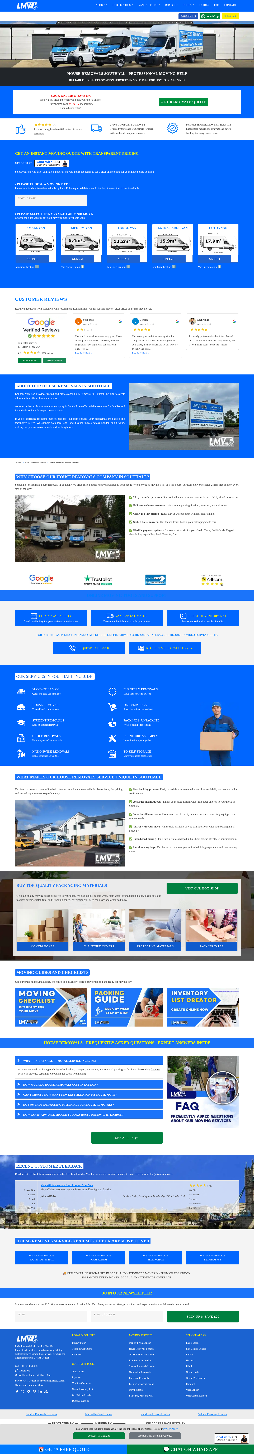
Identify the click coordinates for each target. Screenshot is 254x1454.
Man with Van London (140, 1343)
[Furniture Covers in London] (99, 925)
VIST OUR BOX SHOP (202, 888)
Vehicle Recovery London (212, 1414)
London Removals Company (41, 1414)
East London (192, 1343)
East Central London (196, 1348)
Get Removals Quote (183, 102)
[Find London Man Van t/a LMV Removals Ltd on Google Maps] (28, 1391)
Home (18, 462)
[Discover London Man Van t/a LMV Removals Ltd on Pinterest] (34, 1391)
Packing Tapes (211, 946)
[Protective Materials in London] (155, 925)
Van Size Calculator (81, 1383)
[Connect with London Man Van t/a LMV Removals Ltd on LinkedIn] (40, 1391)
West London (192, 1390)
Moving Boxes (42, 946)
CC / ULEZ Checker (82, 1395)
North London (193, 1372)
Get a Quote (230, 16)
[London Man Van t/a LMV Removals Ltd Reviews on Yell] (212, 580)
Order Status (78, 1371)
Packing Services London (141, 1384)
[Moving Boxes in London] (42, 925)
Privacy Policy (79, 1343)
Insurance (76, 1354)
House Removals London (141, 1348)
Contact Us (22, 1370)
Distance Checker (80, 1401)
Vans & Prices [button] (148, 5)
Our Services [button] (121, 5)
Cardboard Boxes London (155, 1414)
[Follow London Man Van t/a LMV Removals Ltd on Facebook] (16, 1391)
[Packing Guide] (127, 1007)
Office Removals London (141, 1354)
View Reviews (30, 360)
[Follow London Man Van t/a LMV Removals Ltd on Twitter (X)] (22, 1391)
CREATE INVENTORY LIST (204, 618)
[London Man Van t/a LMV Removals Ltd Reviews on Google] (41, 580)
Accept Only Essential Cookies (155, 1435)
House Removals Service (35, 462)
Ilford (189, 1366)
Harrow (190, 1360)
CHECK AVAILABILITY (51, 618)
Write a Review (54, 360)
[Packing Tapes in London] (211, 925)
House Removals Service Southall (64, 462)
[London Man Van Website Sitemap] (46, 1391)
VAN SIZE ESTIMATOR (127, 618)
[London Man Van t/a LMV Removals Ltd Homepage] (27, 6)
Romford (190, 1384)
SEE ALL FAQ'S (127, 1138)
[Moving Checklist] (51, 1007)
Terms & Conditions (82, 1348)
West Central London (196, 1395)
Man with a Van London (98, 1414)
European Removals (139, 1378)
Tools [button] (187, 5)
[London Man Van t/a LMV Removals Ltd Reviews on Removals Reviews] (155, 580)
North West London (195, 1378)
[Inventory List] (203, 1007)
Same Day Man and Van (141, 1395)
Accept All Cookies (99, 1435)
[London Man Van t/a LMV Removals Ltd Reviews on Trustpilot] (98, 580)
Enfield (189, 1354)
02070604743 (188, 16)
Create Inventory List (82, 1389)
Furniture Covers (99, 946)
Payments (76, 1377)
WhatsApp (213, 16)
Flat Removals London (140, 1360)
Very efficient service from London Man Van (44, 1185)
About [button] (100, 5)
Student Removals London (142, 1366)
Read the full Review (83, 353)
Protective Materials (155, 946)
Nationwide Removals (139, 1372)
